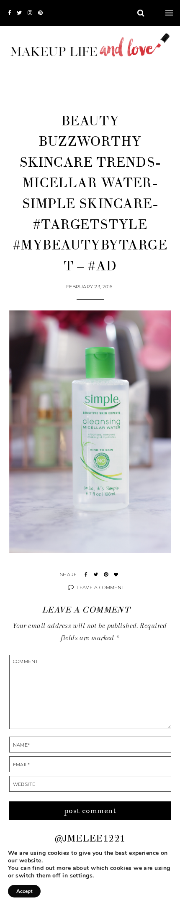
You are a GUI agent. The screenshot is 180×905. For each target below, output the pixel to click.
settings (81, 876)
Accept (24, 891)
